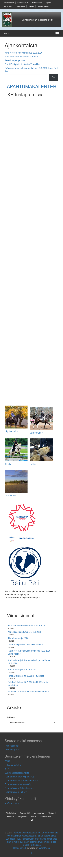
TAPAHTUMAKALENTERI (31, 86)
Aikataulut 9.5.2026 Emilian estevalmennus (28, 691)
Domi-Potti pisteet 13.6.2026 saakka (22, 64)
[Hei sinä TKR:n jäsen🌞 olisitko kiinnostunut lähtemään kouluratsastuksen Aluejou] (32, 223)
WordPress (44, 847)
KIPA (7, 768)
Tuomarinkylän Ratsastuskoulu (19, 788)
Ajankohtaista (9, 2)
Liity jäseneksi (11, 431)
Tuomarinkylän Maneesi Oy (18, 784)
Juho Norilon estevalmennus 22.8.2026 (24, 52)
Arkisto (31, 6)
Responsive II (19, 847)
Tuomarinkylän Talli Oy (16, 791)
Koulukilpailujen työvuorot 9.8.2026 (21, 56)
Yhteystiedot (20, 6)
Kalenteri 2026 (22, 2)
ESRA (7, 761)
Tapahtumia (10, 495)
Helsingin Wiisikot (13, 765)
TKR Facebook (12, 745)
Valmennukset (37, 2)
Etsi (53, 77)
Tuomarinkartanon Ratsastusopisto (21, 780)
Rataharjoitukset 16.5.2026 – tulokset (26, 675)
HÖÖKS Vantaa (12, 803)
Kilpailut (48, 2)
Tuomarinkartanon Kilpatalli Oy (19, 776)
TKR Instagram (12, 749)
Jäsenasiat (8, 6)
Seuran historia (42, 6)
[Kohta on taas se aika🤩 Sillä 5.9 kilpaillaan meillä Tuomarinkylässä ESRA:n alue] (32, 123)
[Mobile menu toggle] (57, 33)
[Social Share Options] (9, 145)
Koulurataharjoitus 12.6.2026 (22, 669)
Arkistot (11, 717)
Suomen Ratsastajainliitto (17, 772)
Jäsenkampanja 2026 (15, 60)
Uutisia (33, 464)
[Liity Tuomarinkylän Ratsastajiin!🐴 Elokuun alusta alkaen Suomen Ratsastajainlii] (32, 323)
